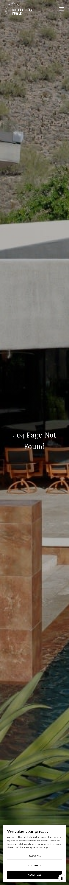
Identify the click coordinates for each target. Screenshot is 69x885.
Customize (34, 865)
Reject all (34, 855)
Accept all (34, 874)
